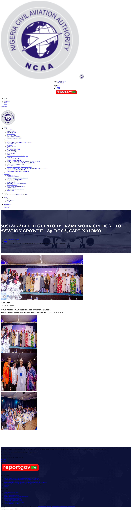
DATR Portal (7, 493)
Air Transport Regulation (13, 180)
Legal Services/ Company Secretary (15, 189)
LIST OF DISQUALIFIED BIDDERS (16, 169)
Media (5, 104)
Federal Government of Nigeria (11, 495)
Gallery (8, 201)
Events (5, 102)
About (5, 98)
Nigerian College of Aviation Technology (14, 502)
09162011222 (60, 82)
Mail (58, 85)
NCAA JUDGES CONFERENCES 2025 (17, 194)
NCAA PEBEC (10, 165)
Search (58, 87)
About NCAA (10, 129)
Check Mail (6, 207)
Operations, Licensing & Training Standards (17, 178)
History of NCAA (11, 131)
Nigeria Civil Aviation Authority (11, 239)
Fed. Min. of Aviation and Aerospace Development (16, 496)
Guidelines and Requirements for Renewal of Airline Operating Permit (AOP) (22, 481)
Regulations (9, 145)
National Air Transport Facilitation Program (17, 156)
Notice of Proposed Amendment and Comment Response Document (23, 161)
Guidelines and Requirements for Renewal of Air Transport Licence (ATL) (22, 479)
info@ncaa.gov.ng (61, 81)
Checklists (9, 157)
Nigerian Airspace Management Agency (13, 499)
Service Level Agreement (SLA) (67, 506)
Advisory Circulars (11, 146)
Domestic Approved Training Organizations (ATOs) (19, 167)
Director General (11, 175)
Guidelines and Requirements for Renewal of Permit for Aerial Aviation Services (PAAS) (25, 482)
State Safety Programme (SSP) (14, 138)
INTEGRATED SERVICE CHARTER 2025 (18, 171)
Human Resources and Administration (16, 186)
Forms (8, 154)
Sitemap (6, 486)
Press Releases (10, 200)
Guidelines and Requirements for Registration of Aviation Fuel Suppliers (21, 478)
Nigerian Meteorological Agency (11, 503)
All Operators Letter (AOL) (13, 149)
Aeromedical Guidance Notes (14, 158)
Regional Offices (11, 134)
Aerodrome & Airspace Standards (15, 179)
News (8, 198)
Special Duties (10, 190)
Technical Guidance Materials (14, 160)
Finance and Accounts (12, 185)
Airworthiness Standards (13, 176)
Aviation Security (11, 182)
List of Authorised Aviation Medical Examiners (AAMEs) (21, 163)
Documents (6, 100)
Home (5, 127)
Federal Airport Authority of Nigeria (12, 498)
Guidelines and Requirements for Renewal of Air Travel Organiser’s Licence (22, 483)
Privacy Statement (42, 506)
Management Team (11, 132)
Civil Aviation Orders (12, 152)
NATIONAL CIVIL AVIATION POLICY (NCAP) (19, 142)
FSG (8, 147)
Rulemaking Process (12, 150)
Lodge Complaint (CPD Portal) (11, 492)
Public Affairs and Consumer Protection (16, 183)
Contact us (6, 205)
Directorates (6, 101)
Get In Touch (4, 461)
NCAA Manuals (11, 153)
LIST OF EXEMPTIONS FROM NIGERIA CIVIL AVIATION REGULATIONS (27, 168)
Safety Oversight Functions (13, 136)
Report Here (4, 106)
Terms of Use (55, 506)
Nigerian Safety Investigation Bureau (13, 500)
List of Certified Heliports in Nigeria (15, 164)
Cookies (49, 506)
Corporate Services (11, 187)
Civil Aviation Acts (11, 143)
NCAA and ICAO (11, 135)
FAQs (58, 88)
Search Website (7, 204)
